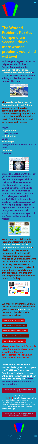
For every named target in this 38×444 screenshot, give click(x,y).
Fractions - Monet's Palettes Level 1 (13, 320)
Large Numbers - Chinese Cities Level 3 (14, 325)
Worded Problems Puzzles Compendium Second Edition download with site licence (19, 414)
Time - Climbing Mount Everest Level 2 (14, 341)
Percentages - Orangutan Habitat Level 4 (15, 330)
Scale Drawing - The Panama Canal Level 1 (15, 336)
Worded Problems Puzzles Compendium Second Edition (19, 390)
